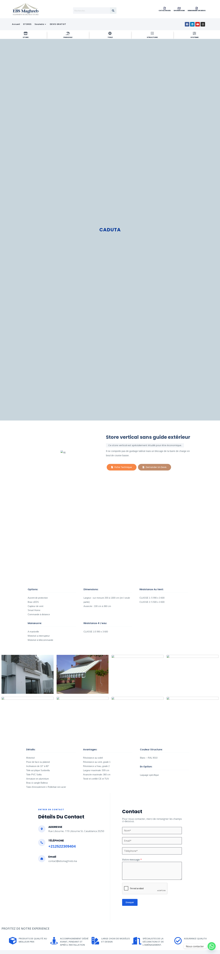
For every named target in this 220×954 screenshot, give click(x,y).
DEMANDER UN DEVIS (196, 10)
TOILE (110, 37)
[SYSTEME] (194, 33)
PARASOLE (67, 37)
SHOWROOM (179, 10)
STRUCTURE (152, 37)
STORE (25, 37)
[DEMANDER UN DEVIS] (196, 8)
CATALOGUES (165, 10)
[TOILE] (110, 33)
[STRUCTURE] (152, 33)
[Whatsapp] (212, 946)
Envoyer (130, 902)
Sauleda (39, 24)
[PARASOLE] (67, 33)
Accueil (16, 24)
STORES (27, 24)
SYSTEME (194, 37)
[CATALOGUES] (164, 8)
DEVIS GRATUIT (58, 24)
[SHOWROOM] (179, 8)
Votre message (132, 859)
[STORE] (25, 33)
